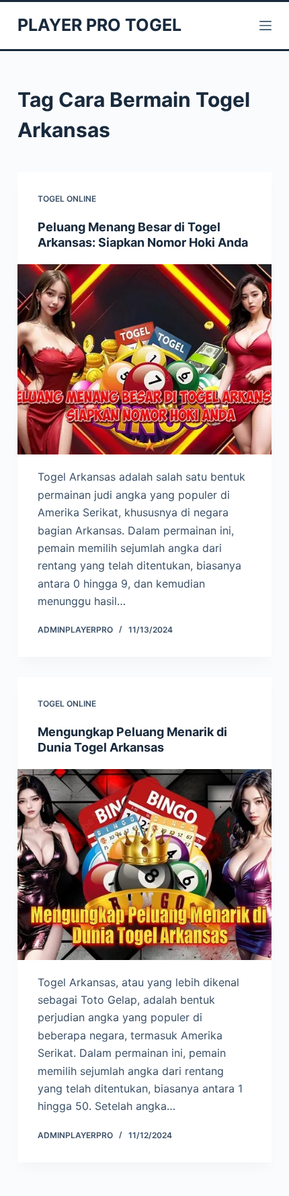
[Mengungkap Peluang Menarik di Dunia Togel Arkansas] (144, 864)
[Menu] (265, 25)
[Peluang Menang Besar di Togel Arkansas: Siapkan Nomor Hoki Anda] (144, 359)
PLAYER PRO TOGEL (99, 25)
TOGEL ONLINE (67, 199)
